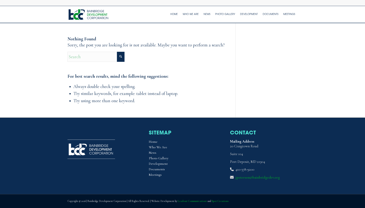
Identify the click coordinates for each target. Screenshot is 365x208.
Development (158, 164)
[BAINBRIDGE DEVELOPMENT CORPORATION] (88, 14)
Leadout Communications (192, 201)
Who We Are (158, 147)
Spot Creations (220, 201)
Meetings (155, 175)
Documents (157, 169)
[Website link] (91, 157)
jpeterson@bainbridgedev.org (258, 177)
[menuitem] (174, 14)
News (152, 153)
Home (153, 142)
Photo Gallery (158, 158)
